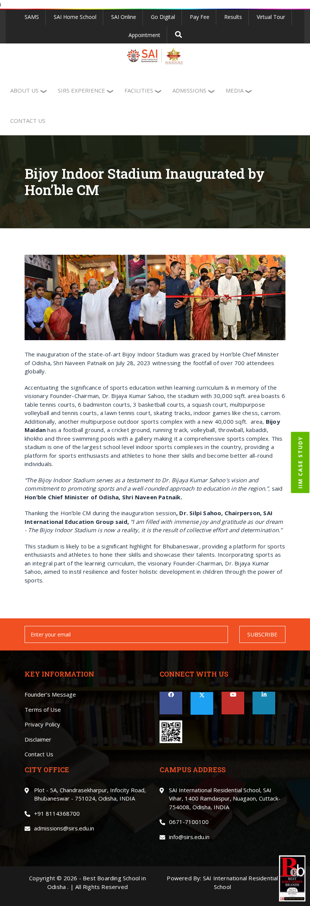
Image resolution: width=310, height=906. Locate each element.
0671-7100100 (189, 821)
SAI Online (123, 16)
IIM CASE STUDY (300, 462)
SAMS (32, 16)
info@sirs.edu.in (189, 837)
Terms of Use (43, 709)
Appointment (144, 35)
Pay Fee (199, 16)
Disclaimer (38, 739)
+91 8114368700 (57, 813)
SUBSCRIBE (262, 634)
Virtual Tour (271, 16)
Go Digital (163, 16)
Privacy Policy (42, 724)
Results (233, 16)
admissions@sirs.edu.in (64, 828)
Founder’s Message (50, 694)
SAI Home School (75, 16)
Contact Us (39, 754)
